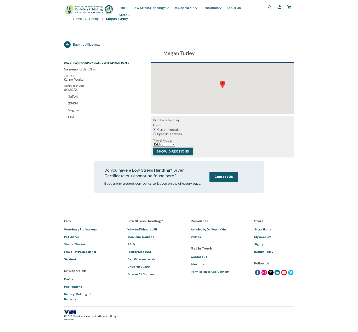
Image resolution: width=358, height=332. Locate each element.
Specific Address (169, 134)
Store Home (262, 229)
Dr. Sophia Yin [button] (184, 8)
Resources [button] (210, 8)
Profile (68, 279)
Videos (196, 237)
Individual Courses (140, 237)
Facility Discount (139, 252)
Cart (289, 7)
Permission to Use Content (210, 272)
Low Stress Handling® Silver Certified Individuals (96, 62)
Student (70, 259)
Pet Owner (71, 237)
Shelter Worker (74, 244)
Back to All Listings (86, 44)
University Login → (140, 267)
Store (123, 15)
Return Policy (263, 252)
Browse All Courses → (142, 274)
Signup (259, 244)
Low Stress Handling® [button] (149, 8)
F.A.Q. (131, 244)
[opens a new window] (257, 272)
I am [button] (122, 8)
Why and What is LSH (142, 229)
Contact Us (223, 176)
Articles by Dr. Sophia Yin (208, 229)
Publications (73, 286)
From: (157, 125)
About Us (197, 264)
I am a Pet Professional (80, 252)
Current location (168, 129)
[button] (222, 84)
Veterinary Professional (80, 229)
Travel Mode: (162, 140)
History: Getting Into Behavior (78, 296)
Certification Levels (141, 259)
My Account (263, 237)
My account (280, 7)
